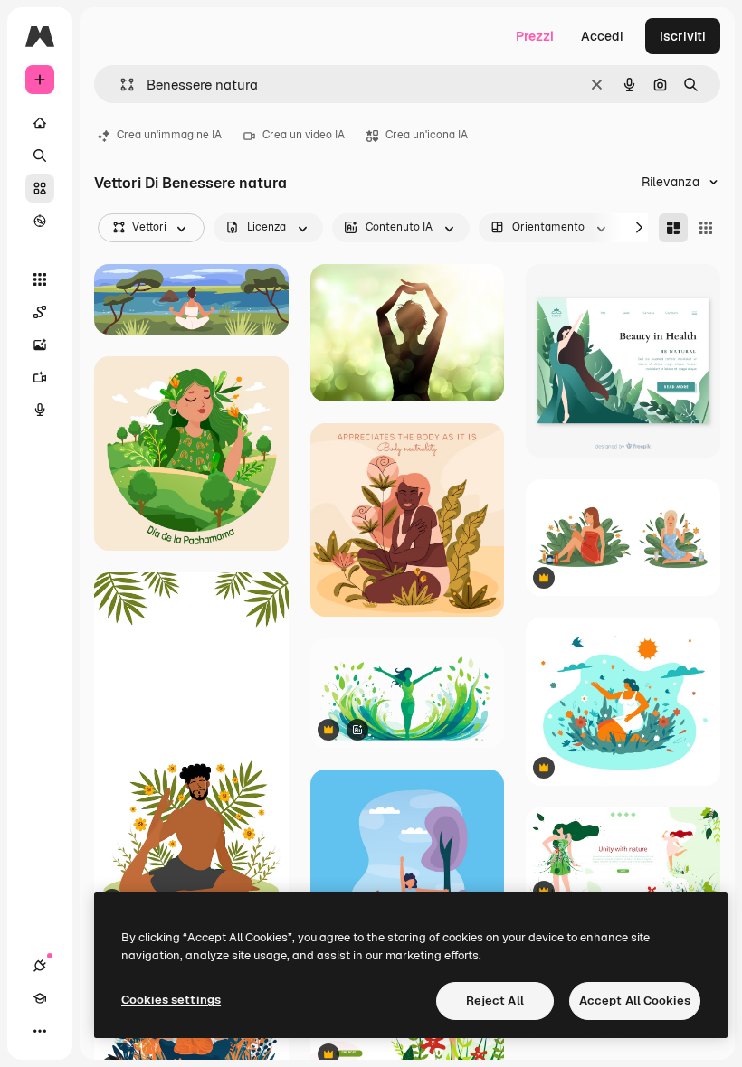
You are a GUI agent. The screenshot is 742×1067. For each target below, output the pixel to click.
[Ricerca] (39, 155)
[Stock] (39, 188)
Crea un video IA (303, 134)
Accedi (602, 36)
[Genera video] (39, 377)
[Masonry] (673, 227)
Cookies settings (171, 999)
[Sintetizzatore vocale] (39, 409)
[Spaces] (39, 311)
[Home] (39, 123)
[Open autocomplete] (120, 84)
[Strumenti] (39, 279)
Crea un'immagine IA (169, 134)
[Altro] (39, 1030)
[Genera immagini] (39, 344)
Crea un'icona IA (426, 134)
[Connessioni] (39, 965)
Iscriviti (683, 36)
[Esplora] (39, 220)
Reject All (495, 1000)
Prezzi (535, 36)
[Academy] (39, 998)
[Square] (705, 227)
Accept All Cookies (634, 1000)
